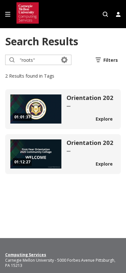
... (90, 101)
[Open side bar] (8, 14)
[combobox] (38, 60)
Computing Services (25, 254)
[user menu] (118, 14)
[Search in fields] (64, 60)
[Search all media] (105, 14)
